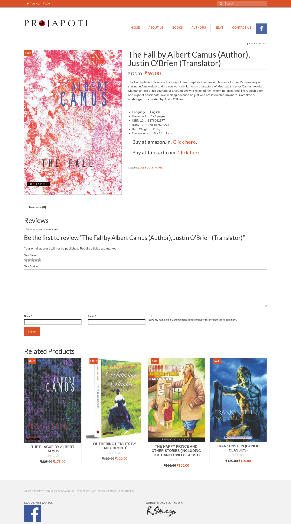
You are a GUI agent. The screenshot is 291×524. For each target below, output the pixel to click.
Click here (184, 142)
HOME (135, 27)
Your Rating (30, 255)
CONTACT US (241, 27)
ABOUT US (156, 27)
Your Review (31, 266)
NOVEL (263, 43)
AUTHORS (199, 27)
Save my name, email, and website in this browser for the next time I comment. (193, 319)
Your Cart (40, 3)
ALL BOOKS (146, 167)
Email (92, 316)
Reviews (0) (37, 207)
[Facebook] (261, 28)
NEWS (219, 27)
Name (28, 316)
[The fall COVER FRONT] (73, 122)
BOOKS (177, 27)
